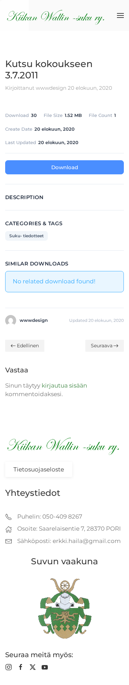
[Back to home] (56, 15)
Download (64, 167)
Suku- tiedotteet (26, 235)
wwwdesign (51, 88)
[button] (120, 15)
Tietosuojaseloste (38, 469)
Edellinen (28, 345)
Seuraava (101, 345)
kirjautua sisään (64, 385)
